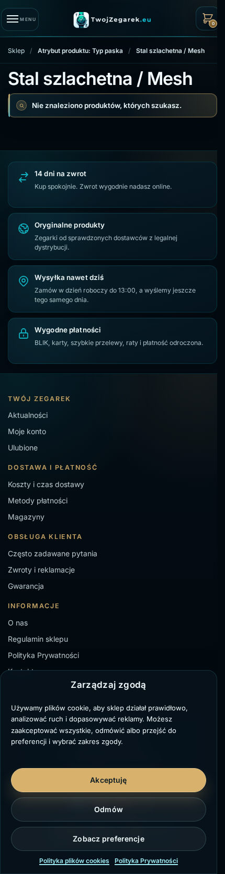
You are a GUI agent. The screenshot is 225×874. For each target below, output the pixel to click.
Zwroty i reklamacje (41, 569)
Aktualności (28, 415)
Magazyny (26, 516)
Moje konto (27, 431)
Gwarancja (26, 585)
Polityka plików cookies (74, 861)
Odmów (108, 809)
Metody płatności (38, 500)
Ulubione (23, 447)
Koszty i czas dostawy (46, 484)
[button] (208, 18)
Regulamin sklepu (38, 638)
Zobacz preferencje (108, 838)
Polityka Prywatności (146, 861)
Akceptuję (108, 779)
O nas (18, 622)
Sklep (16, 51)
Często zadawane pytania (52, 553)
